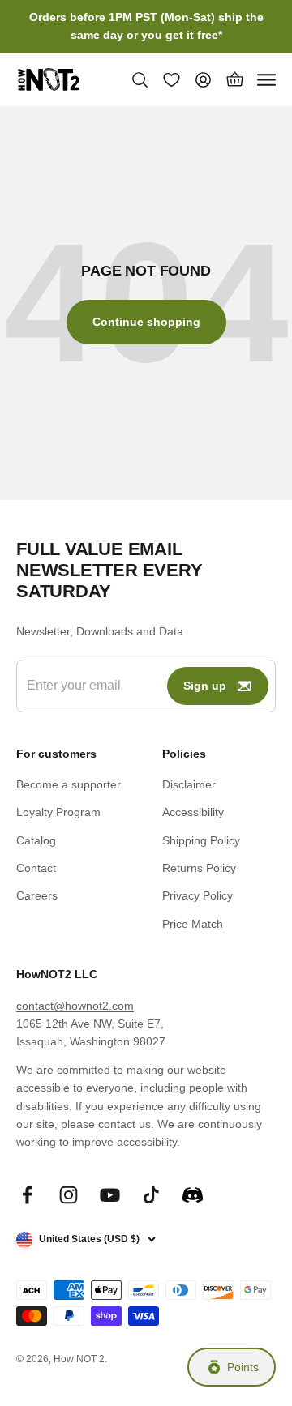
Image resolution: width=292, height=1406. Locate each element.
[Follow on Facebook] (27, 1195)
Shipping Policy (201, 840)
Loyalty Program (58, 812)
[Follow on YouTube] (110, 1195)
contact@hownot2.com (75, 1005)
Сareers (37, 895)
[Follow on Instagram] (68, 1195)
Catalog (36, 840)
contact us (124, 1124)
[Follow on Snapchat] (193, 1195)
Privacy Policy (197, 895)
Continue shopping (146, 321)
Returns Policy (199, 867)
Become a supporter (68, 784)
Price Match (192, 923)
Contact (36, 867)
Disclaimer (189, 784)
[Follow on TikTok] (151, 1195)
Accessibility (193, 812)
